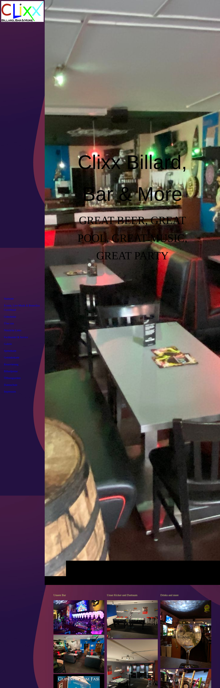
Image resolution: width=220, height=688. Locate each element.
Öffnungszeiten (12, 378)
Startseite (9, 298)
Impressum (10, 391)
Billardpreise (11, 371)
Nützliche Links (12, 330)
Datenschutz (10, 384)
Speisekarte (10, 350)
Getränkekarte (11, 357)
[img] (132, 292)
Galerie (8, 343)
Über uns (9, 323)
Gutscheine (10, 316)
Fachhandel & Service (16, 337)
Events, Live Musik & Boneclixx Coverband (22, 307)
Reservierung (11, 364)
